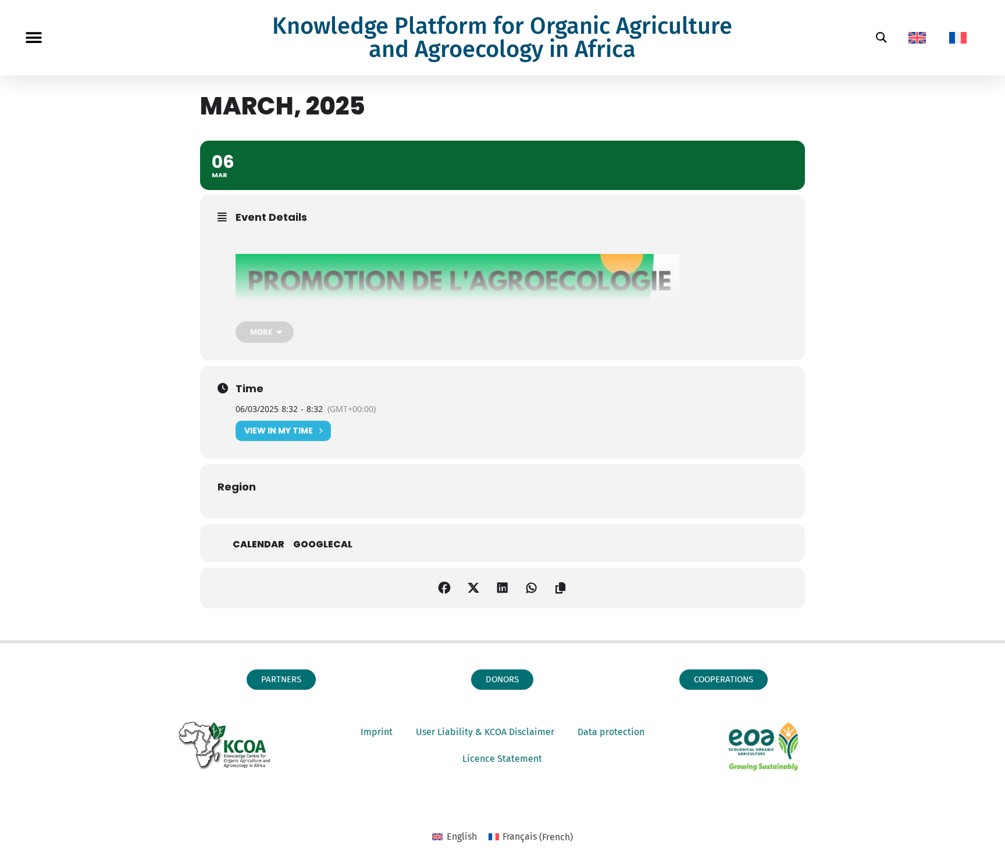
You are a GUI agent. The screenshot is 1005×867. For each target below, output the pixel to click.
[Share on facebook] (444, 588)
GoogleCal (322, 544)
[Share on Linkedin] (502, 588)
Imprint (377, 731)
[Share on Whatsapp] (531, 588)
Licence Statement (502, 758)
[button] (33, 38)
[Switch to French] (958, 37)
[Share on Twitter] (473, 588)
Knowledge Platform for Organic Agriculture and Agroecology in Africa (502, 37)
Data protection (611, 731)
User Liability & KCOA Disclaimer (485, 731)
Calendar (258, 544)
